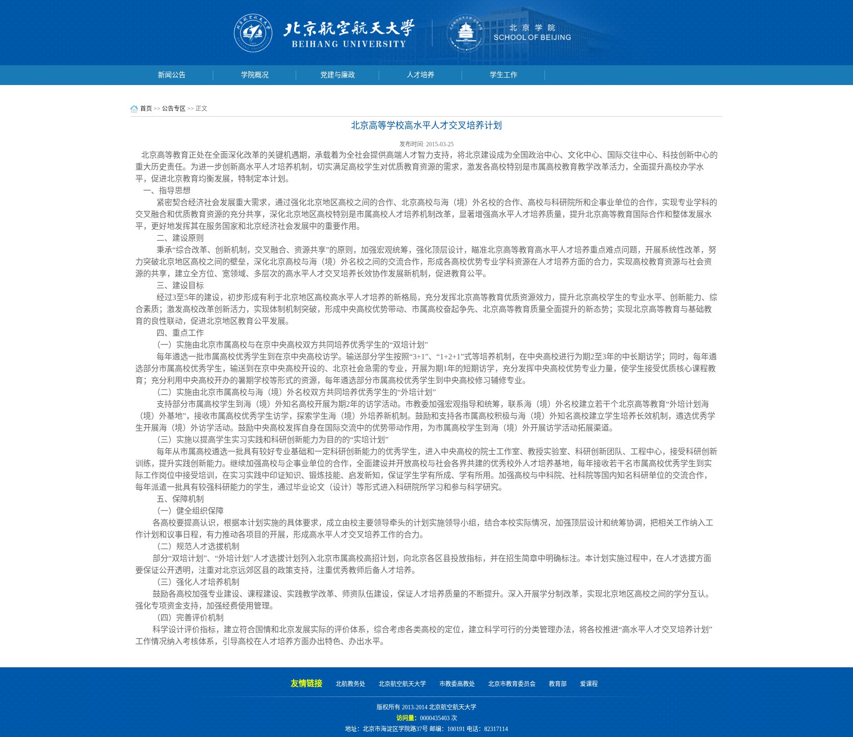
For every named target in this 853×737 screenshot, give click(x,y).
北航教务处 (350, 684)
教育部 (558, 684)
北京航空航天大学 (402, 684)
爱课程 (589, 684)
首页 (146, 108)
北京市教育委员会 (512, 684)
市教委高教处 (457, 684)
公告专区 (174, 108)
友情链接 (306, 683)
